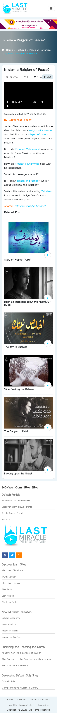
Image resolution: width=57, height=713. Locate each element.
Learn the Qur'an (11, 637)
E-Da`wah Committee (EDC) (17, 500)
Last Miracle (8, 595)
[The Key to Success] (28, 328)
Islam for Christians (12, 570)
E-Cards (6, 519)
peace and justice (27, 180)
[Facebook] (5, 555)
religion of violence (40, 130)
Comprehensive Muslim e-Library (20, 687)
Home (10, 699)
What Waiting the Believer (19, 389)
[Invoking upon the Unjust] (28, 454)
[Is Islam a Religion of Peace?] (47, 255)
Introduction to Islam (40, 699)
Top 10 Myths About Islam (21, 705)
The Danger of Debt (16, 431)
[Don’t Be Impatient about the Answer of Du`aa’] (28, 282)
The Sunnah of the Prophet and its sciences (26, 659)
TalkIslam (46, 191)
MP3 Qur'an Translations (15, 665)
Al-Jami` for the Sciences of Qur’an (21, 652)
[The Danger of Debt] (28, 412)
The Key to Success (15, 346)
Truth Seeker (9, 576)
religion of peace (38, 134)
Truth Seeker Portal (12, 513)
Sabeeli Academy (11, 617)
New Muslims (9, 624)
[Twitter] (12, 555)
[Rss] (19, 555)
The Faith (7, 589)
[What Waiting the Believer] (28, 370)
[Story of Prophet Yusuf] (28, 237)
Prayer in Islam (10, 630)
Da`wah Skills (8, 681)
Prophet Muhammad (27, 149)
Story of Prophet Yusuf (17, 259)
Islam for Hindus (11, 583)
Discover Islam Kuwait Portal (17, 506)
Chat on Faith (9, 602)
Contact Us (43, 705)
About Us (21, 699)
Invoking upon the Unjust (18, 473)
